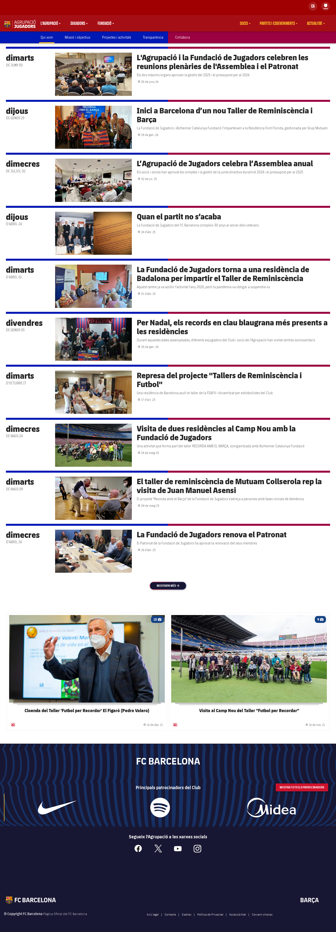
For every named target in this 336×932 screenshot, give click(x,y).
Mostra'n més (171, 585)
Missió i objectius (77, 37)
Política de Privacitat (210, 914)
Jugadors (77, 23)
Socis (244, 23)
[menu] (325, 6)
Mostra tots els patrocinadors (302, 787)
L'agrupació (49, 23)
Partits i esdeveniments (277, 23)
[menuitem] (325, 5)
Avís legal (153, 914)
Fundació (104, 23)
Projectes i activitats (116, 37)
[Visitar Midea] (271, 807)
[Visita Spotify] (160, 807)
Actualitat (314, 23)
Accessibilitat (237, 914)
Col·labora (182, 37)
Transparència (153, 37)
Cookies (186, 914)
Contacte (170, 914)
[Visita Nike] (57, 807)
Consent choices (262, 914)
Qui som (47, 37)
